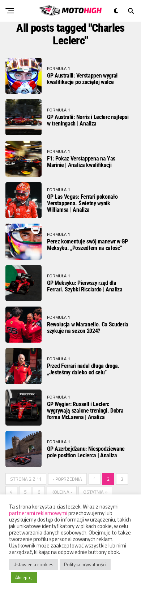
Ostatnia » (95, 492)
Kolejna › (61, 492)
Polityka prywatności (85, 564)
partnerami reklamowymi (38, 513)
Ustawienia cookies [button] (33, 564)
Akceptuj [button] (24, 577)
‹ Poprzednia (67, 479)
